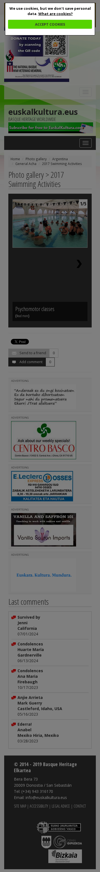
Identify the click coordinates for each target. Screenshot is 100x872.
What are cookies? (55, 13)
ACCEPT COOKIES (50, 24)
